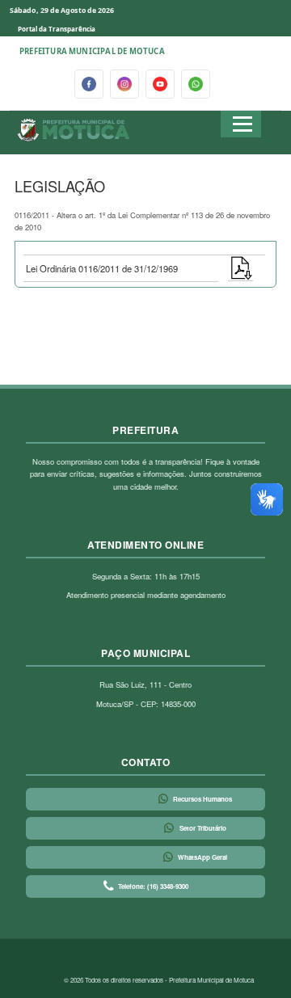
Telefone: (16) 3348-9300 (153, 886)
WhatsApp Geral (202, 857)
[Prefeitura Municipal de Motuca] (74, 130)
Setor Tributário (202, 827)
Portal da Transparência (56, 28)
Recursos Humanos (202, 798)
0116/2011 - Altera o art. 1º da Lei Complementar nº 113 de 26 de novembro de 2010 (142, 221)
